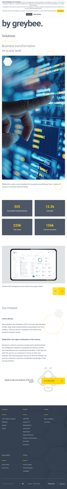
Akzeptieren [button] (60, 11)
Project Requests (28, 468)
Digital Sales (26, 432)
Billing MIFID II (27, 425)
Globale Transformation (30, 438)
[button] (56, 291)
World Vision (5, 464)
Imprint (30, 483)
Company (5, 409)
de (23, 483)
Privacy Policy (36, 483)
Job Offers (47, 422)
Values (4, 428)
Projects (25, 409)
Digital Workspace (28, 435)
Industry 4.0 (26, 422)
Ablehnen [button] (29, 14)
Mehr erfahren (37, 14)
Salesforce (26, 444)
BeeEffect (5, 422)
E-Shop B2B (26, 428)
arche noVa (5, 468)
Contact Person (27, 464)
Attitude (4, 425)
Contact (25, 455)
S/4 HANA (26, 441)
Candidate (26, 471)
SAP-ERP (26, 419)
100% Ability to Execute (8, 419)
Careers (46, 409)
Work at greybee (48, 419)
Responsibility (6, 455)
